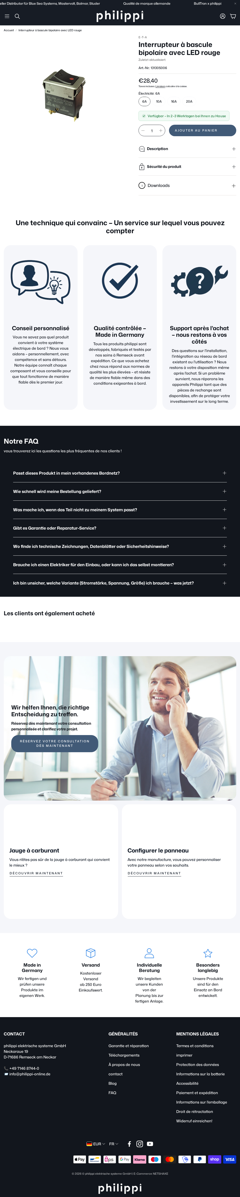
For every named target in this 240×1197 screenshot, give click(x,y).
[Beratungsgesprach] (41, 282)
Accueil (9, 30)
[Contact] (199, 282)
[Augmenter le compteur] (161, 130)
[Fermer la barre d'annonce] (235, 3)
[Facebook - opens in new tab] (129, 1144)
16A (174, 101)
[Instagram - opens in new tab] (139, 1144)
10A (159, 101)
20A (189, 101)
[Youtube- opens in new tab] (150, 1144)
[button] (7, 16)
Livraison (160, 86)
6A (144, 101)
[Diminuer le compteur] (143, 130)
